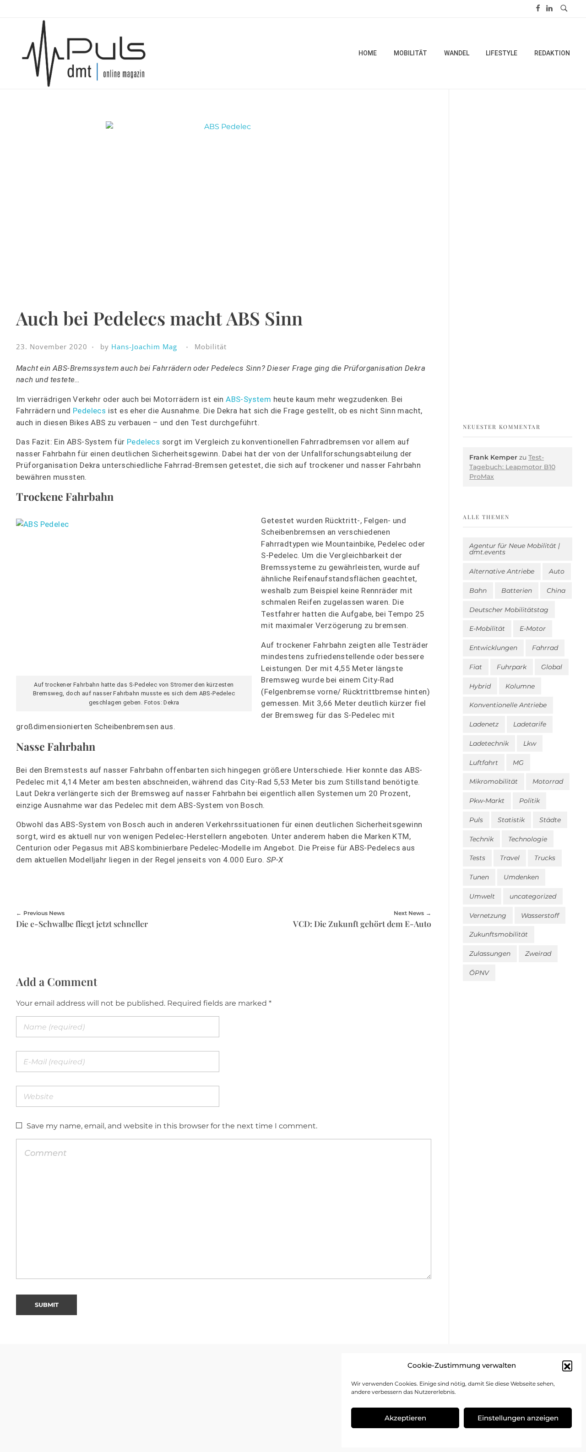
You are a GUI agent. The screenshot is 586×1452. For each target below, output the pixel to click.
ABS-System (248, 399)
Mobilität (211, 346)
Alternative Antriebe (501, 571)
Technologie (527, 839)
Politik (529, 800)
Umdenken (521, 877)
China (556, 590)
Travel (510, 858)
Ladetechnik (489, 743)
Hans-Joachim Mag (144, 346)
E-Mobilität (487, 628)
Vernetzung (487, 915)
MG (518, 763)
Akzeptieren (405, 1418)
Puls (476, 820)
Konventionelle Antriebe (508, 705)
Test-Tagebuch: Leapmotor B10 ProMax (512, 467)
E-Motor (533, 628)
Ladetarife (529, 724)
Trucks (544, 858)
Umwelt (482, 896)
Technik (481, 839)
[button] (567, 1365)
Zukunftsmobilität (498, 934)
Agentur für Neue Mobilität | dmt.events (514, 549)
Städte (550, 820)
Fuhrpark (511, 667)
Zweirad (538, 953)
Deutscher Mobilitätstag (508, 610)
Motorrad (547, 781)
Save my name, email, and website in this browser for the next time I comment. (172, 1126)
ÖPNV (479, 973)
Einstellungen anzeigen (518, 1418)
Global (551, 667)
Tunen (479, 877)
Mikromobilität (493, 781)
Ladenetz (484, 724)
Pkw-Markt (487, 800)
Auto (556, 571)
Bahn (478, 590)
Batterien (516, 590)
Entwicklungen (493, 648)
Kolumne (520, 686)
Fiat (475, 667)
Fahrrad (545, 648)
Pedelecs (89, 410)
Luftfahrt (483, 763)
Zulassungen (489, 953)
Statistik (511, 820)
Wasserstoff (540, 915)
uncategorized (533, 896)
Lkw (529, 743)
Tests (477, 858)
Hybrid (480, 686)
